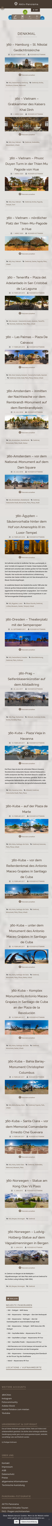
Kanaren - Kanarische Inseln (21, 321)
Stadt (20, 443)
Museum (14, 606)
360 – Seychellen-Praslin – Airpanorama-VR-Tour (24, 1342)
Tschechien (20, 717)
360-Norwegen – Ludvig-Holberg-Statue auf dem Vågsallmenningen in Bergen (26, 1237)
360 (10, 83)
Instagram (7, 1398)
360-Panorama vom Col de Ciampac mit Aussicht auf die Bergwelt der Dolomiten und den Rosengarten (27, 1347)
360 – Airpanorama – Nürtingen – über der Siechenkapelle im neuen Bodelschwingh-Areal (23, 1320)
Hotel (18, 378)
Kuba (20, 790)
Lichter (8, 606)
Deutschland (16, 83)
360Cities (6, 1395)
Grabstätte (35, 142)
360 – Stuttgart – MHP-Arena (18, 1310)
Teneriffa (41, 321)
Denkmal (35, 83)
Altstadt (30, 717)
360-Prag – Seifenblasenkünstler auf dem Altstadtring (26, 679)
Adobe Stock (8, 1406)
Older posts (13, 1299)
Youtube (6, 1413)
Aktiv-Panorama (28, 4)
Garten (34, 261)
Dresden (24, 657)
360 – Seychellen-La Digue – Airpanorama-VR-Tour (25, 1338)
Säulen (20, 606)
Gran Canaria (16, 375)
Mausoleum (10, 145)
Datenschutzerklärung (29, 1522)
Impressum (7, 1467)
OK (16, 1522)
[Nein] (49, 1519)
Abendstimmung (37, 657)
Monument (10, 443)
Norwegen (21, 1219)
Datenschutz (8, 1474)
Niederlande (25, 440)
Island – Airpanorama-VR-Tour (18, 1361)
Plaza (31, 378)
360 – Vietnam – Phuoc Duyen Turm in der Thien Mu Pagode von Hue (26, 163)
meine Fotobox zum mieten (15, 1409)
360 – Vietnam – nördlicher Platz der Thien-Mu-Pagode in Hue (26, 223)
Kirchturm (9, 85)
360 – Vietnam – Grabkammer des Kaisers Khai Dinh (26, 104)
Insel (22, 378)
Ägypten (15, 603)
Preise (5, 1478)
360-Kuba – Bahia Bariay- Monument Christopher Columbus (26, 1067)
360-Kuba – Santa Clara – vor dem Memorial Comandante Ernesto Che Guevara (26, 1126)
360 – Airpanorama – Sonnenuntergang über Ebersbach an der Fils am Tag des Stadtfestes (27, 1355)
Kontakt (6, 1463)
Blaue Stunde (30, 603)
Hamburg (24, 83)
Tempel (8, 205)
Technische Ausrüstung (13, 1485)
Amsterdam (16, 440)
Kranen (15, 85)
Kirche (41, 83)
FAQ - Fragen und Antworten (16, 1511)
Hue (13, 142)
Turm (13, 205)
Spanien (34, 321)
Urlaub (17, 145)
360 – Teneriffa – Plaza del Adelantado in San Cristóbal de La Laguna (26, 283)
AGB (4, 1470)
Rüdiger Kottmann (37, 54)
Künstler (14, 720)
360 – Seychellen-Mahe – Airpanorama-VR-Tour (24, 1333)
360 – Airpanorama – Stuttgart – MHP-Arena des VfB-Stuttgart (26, 1327)
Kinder (43, 717)
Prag (13, 717)
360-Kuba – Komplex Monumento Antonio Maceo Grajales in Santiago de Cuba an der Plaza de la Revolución (26, 1002)
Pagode (39, 202)
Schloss (20, 660)
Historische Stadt (12, 503)
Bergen (14, 1219)
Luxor (20, 603)
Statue (35, 378)
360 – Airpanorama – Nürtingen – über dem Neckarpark (27, 1314)
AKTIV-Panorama (10, 1504)
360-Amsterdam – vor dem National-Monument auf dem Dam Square (26, 461)
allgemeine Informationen (15, 1481)
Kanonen (42, 844)
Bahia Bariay (16, 1105)
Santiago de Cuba (22, 844)
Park (24, 324)
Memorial (22, 85)
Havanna (15, 790)
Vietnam (18, 142)
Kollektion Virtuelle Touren (15, 1508)
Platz (45, 261)
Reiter (25, 977)
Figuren (38, 1105)
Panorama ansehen (28, 75)
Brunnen (12, 324)
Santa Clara (20, 1165)
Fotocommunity (10, 1402)
